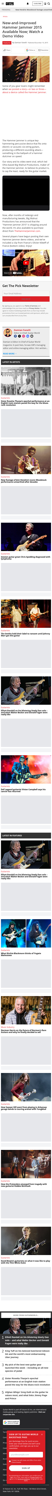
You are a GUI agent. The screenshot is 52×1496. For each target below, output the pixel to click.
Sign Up (26, 1468)
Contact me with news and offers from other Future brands (26, 1461)
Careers (6, 1475)
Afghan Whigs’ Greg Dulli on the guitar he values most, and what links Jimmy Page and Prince (26, 1395)
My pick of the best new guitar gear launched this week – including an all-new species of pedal (26, 1367)
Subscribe (37, 4)
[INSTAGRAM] (24, 336)
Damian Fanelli (21, 42)
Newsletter (44, 50)
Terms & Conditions (24, 1479)
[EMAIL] (32, 336)
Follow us (32, 50)
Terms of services (31, 306)
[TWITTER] (20, 336)
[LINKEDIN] (28, 336)
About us (6, 1469)
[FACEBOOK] (16, 336)
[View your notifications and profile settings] (27, 3)
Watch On (8, 273)
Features (6, 43)
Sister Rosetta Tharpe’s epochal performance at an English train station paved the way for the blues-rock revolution (27, 1381)
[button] (3, 3)
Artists (5, 16)
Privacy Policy (34, 1477)
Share (8, 50)
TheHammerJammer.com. (27, 231)
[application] (26, 192)
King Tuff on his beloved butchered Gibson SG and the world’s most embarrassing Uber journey (27, 1354)
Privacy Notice (34, 308)
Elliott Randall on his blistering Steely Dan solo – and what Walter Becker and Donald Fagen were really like (27, 1340)
